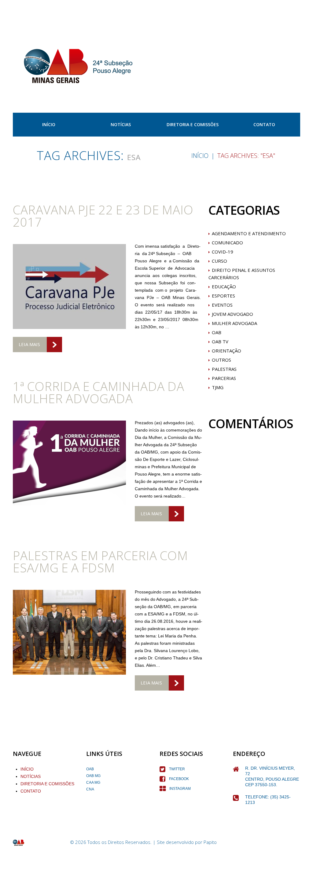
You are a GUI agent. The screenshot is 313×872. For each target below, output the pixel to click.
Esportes (223, 296)
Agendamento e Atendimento (249, 233)
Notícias (121, 124)
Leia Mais (29, 344)
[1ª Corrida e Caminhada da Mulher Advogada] (69, 463)
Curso (219, 261)
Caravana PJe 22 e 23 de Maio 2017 (103, 215)
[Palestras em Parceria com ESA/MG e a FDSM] (69, 632)
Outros (221, 360)
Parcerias (224, 378)
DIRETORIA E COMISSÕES (47, 783)
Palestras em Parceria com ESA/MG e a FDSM (100, 561)
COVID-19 (222, 252)
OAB (216, 332)
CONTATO (30, 791)
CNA (90, 789)
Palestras (224, 369)
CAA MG (93, 782)
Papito (210, 842)
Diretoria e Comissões (193, 124)
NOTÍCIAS (30, 776)
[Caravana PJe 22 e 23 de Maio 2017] (69, 286)
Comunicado (227, 242)
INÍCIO (48, 124)
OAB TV (220, 341)
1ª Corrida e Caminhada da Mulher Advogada (98, 392)
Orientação (226, 351)
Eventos (222, 305)
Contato (264, 124)
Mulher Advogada (234, 323)
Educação (224, 286)
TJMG (217, 387)
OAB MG (93, 776)
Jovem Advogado (232, 314)
